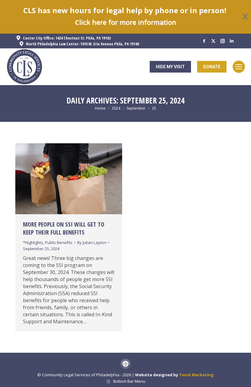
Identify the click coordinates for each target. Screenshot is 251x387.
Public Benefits (59, 242)
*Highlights (33, 242)
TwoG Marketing (196, 375)
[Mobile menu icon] (239, 67)
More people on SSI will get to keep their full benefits (63, 228)
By (91, 242)
